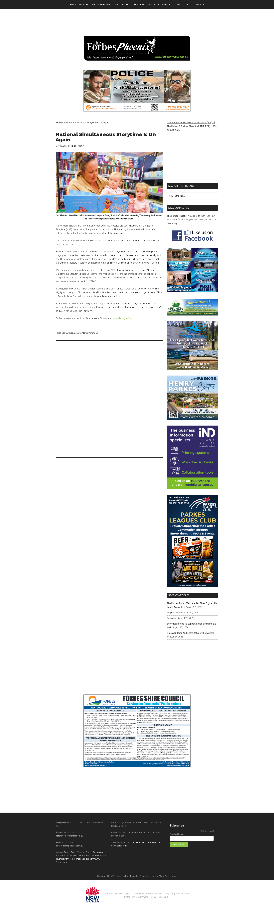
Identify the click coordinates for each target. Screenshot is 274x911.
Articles (69, 333)
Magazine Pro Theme (126, 876)
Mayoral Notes (174, 612)
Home (59, 122)
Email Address (177, 834)
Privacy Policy (70, 852)
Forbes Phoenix (137, 48)
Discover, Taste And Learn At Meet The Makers (190, 633)
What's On (93, 333)
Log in (174, 876)
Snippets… (172, 618)
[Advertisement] (109, 365)
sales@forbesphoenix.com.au (69, 846)
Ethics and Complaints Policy (85, 855)
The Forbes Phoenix (177, 216)
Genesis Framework (148, 876)
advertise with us (63, 859)
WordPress (164, 876)
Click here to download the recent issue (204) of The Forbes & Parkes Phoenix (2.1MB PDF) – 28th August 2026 (192, 126)
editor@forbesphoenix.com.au (69, 836)
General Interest (81, 333)
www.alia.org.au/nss (123, 318)
